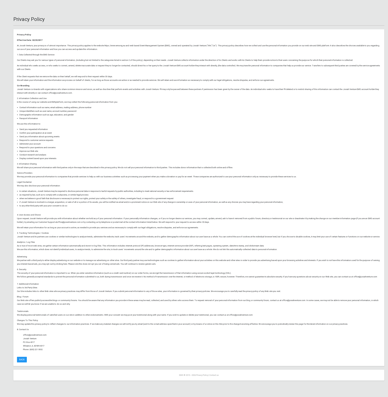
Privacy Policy (202, 375)
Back (22, 359)
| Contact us (213, 375)
